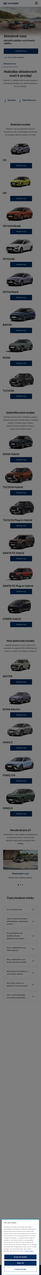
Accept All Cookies (20, 1257)
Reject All (20, 1263)
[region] (20, 1247)
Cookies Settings (20, 1269)
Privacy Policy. (29, 1251)
